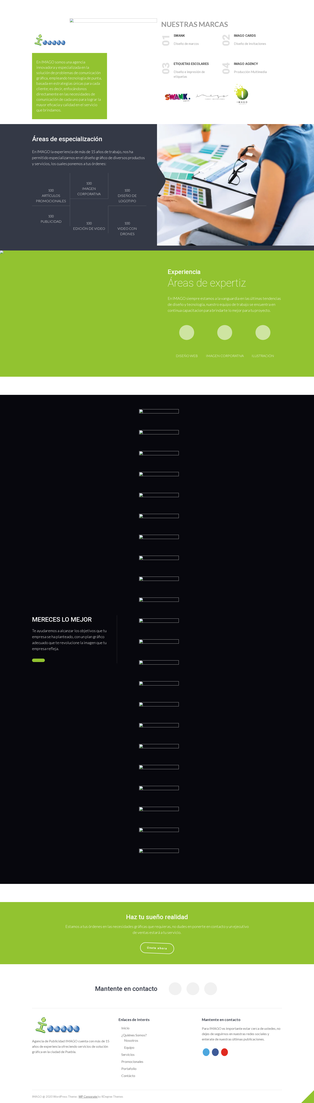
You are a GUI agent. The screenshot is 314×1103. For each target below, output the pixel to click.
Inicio (125, 1028)
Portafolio (128, 1068)
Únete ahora (157, 948)
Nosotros (131, 1040)
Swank (179, 36)
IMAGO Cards (245, 36)
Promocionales (132, 1061)
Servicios (128, 1054)
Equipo (129, 1047)
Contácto (128, 1076)
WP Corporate (88, 1096)
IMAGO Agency (246, 64)
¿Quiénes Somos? (134, 1035)
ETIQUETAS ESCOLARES (191, 64)
